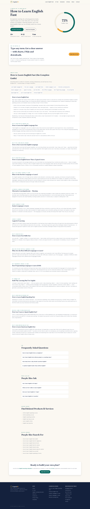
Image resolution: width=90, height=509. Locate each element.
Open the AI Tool (74, 54)
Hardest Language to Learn (54, 493)
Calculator (62, 1)
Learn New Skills (36, 89)
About (73, 1)
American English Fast (38, 92)
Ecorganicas (67, 499)
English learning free (28, 423)
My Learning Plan (70, 89)
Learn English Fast (49, 1)
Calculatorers (68, 490)
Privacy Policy (35, 497)
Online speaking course (28, 414)
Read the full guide (30, 29)
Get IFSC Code (68, 492)
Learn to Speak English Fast (26, 92)
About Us (34, 493)
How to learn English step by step (31, 447)
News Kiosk (67, 495)
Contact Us (35, 495)
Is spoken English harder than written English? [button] (34, 365)
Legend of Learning (27, 89)
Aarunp (66, 501)
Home (34, 488)
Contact (78, 1)
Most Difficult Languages (47, 89)
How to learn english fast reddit (30, 438)
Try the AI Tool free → (17, 29)
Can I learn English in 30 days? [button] (30, 383)
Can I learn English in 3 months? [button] (30, 396)
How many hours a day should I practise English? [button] (34, 361)
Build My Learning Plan (53, 497)
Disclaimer (35, 499)
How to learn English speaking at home (32, 453)
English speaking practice (29, 417)
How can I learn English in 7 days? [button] (31, 392)
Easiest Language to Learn (16, 89)
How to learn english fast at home (31, 443)
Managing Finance (69, 488)
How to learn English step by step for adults (33, 449)
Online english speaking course (30, 412)
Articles (68, 1)
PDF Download (68, 497)
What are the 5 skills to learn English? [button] (32, 387)
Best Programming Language (59, 89)
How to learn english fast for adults (31, 445)
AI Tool (56, 1)
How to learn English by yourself (30, 451)
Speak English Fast (14, 92)
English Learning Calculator (38, 492)
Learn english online (27, 421)
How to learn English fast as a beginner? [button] (33, 353)
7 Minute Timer (68, 493)
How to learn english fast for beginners (32, 441)
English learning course (28, 419)
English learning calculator (25, 468)
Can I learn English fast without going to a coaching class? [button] (37, 357)
